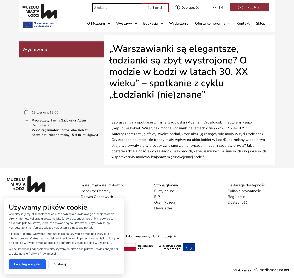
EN (221, 7)
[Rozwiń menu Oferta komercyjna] (229, 23)
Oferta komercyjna (210, 23)
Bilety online (164, 191)
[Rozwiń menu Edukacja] (161, 23)
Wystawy (124, 23)
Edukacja (150, 23)
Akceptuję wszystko (27, 264)
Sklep (260, 23)
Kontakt (243, 23)
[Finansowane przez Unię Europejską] (38, 24)
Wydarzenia (179, 23)
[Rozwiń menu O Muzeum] (109, 23)
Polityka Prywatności (42, 253)
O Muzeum (96, 23)
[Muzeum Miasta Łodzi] (40, 11)
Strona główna (166, 185)
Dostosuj (60, 264)
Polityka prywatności (244, 191)
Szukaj (157, 7)
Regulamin (236, 196)
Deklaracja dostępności (246, 185)
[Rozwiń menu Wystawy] (136, 23)
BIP (157, 196)
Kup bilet (254, 7)
